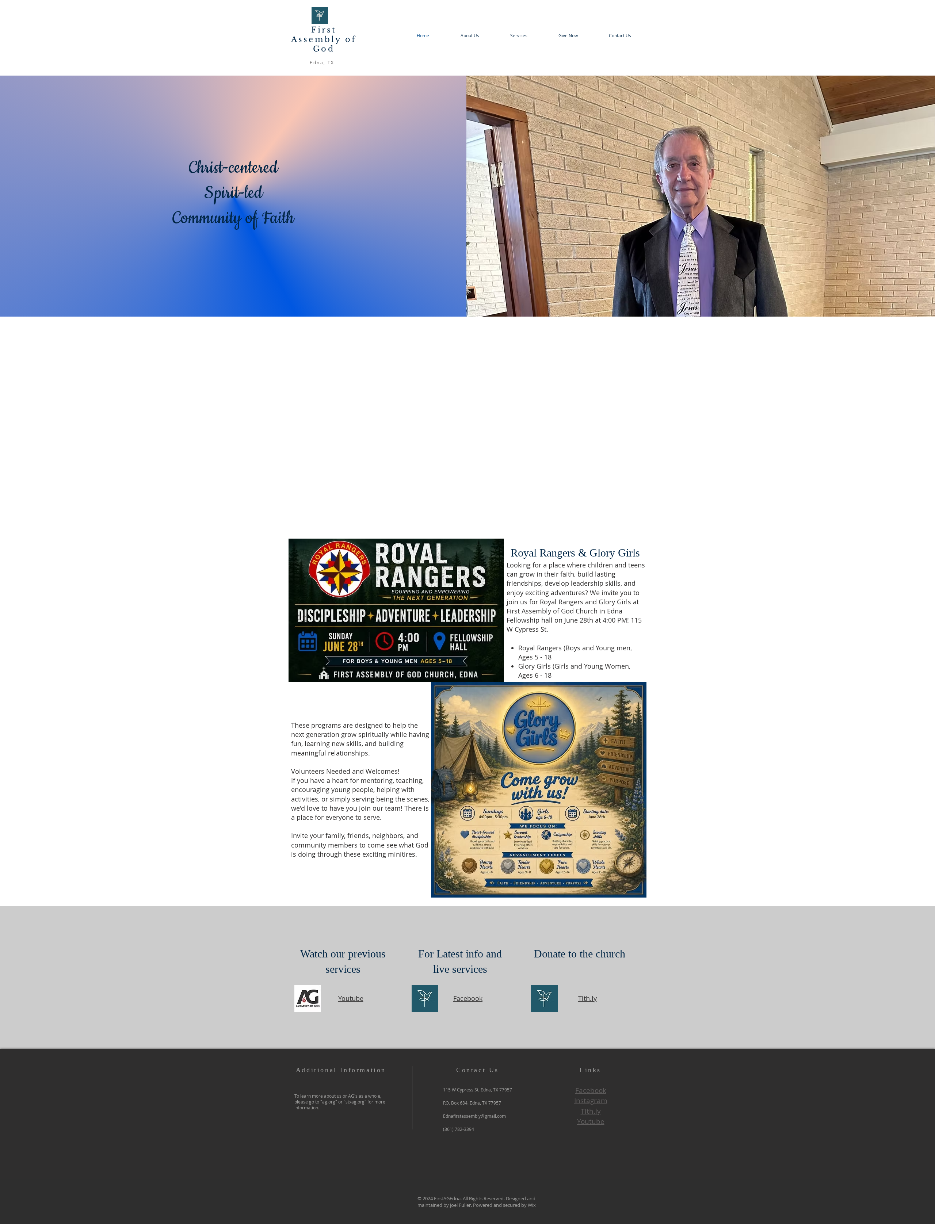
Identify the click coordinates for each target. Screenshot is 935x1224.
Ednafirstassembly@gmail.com (474, 1116)
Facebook (467, 998)
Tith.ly (587, 998)
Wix (532, 1205)
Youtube (350, 998)
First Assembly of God (323, 39)
